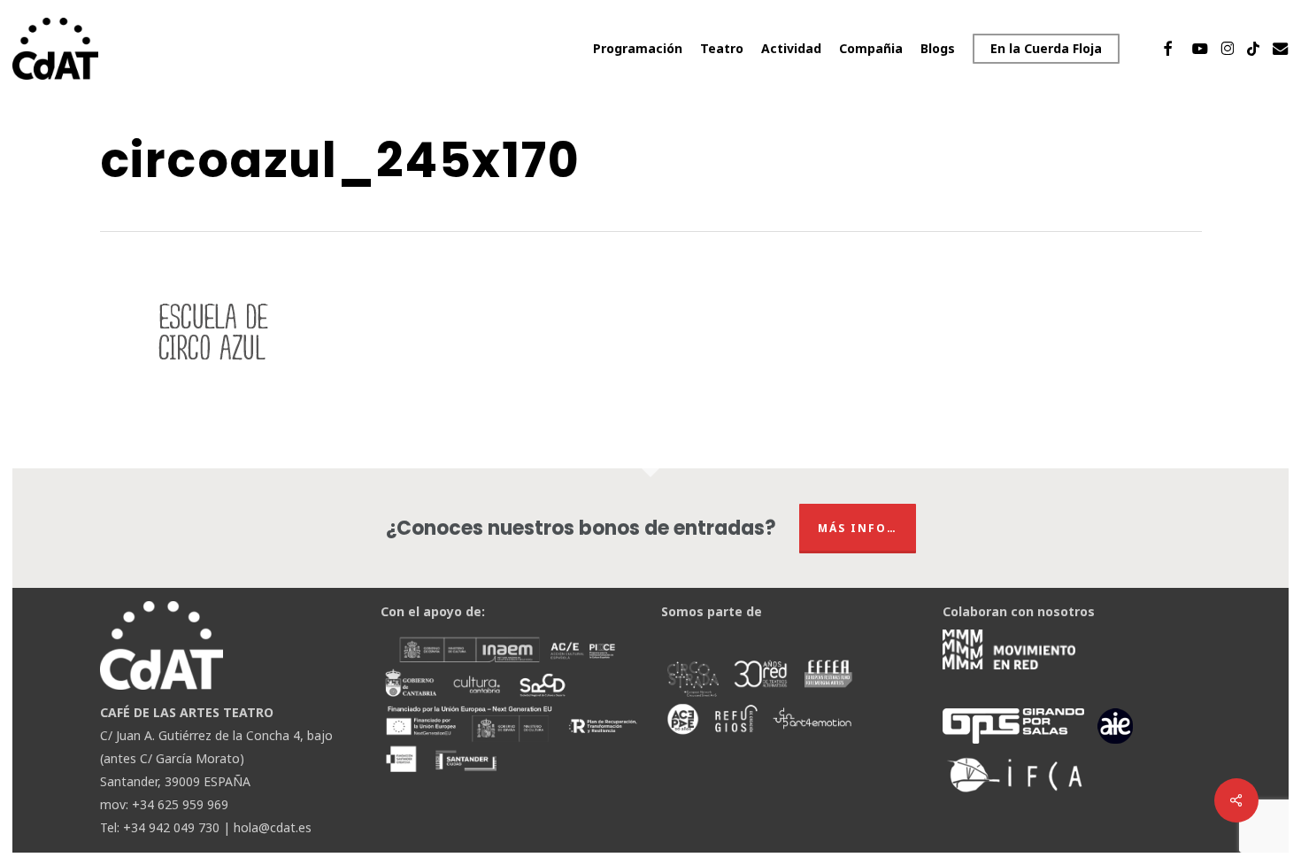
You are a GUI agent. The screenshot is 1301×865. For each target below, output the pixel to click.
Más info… (857, 528)
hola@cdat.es (273, 827)
